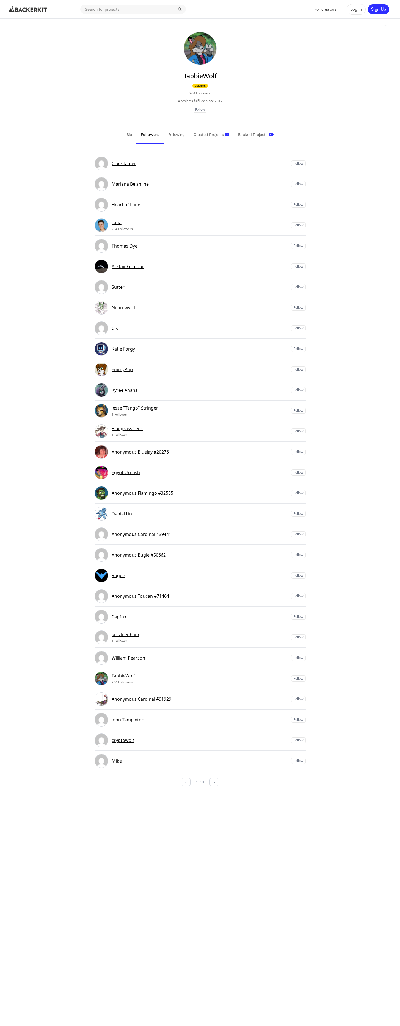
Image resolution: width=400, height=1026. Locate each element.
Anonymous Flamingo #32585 (142, 493)
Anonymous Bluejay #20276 (140, 452)
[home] (28, 9)
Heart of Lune (126, 205)
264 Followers (200, 93)
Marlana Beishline (130, 184)
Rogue (118, 575)
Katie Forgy (123, 349)
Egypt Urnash (126, 472)
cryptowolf (123, 740)
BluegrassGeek (127, 429)
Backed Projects (255, 134)
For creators (325, 9)
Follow (200, 109)
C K (115, 328)
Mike (117, 761)
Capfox (119, 617)
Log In (356, 9)
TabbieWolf (123, 676)
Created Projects (211, 134)
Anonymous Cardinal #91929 (141, 699)
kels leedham (125, 635)
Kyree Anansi (125, 390)
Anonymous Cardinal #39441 (141, 534)
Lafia (117, 222)
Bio (129, 134)
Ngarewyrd (123, 308)
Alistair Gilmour (128, 266)
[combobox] (133, 9)
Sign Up (378, 9)
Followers (150, 134)
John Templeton (128, 720)
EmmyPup (122, 369)
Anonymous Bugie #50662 (139, 555)
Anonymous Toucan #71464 (140, 596)
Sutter (118, 287)
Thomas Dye (124, 246)
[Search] (180, 9)
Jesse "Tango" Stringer (135, 408)
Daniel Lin (122, 514)
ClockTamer (124, 163)
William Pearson (128, 658)
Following (176, 134)
